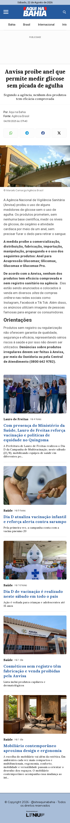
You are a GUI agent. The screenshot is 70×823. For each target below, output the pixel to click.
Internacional (46, 24)
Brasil (26, 24)
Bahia (11, 24)
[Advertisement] (35, 48)
